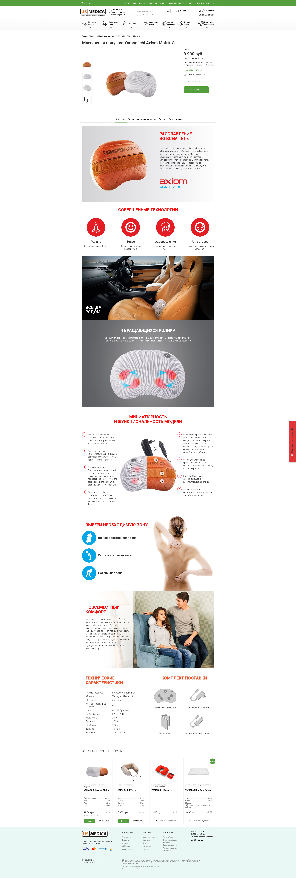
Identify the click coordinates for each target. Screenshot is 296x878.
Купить (89, 821)
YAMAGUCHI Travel (127, 790)
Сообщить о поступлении (166, 821)
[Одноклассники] (195, 841)
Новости (142, 3)
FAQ (144, 843)
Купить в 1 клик (195, 82)
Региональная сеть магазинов (170, 849)
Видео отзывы (176, 119)
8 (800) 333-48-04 (117, 12)
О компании (152, 3)
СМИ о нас (126, 846)
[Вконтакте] (192, 841)
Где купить (200, 3)
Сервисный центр (170, 845)
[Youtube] (199, 841)
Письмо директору (206, 14)
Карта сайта (127, 849)
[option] (87, 65)
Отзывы (162, 119)
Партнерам (190, 3)
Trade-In (146, 849)
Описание (121, 119)
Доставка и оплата (176, 3)
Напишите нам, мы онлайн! (292, 440)
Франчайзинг (168, 837)
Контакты (210, 3)
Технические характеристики (142, 119)
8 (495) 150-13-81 (198, 832)
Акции (134, 3)
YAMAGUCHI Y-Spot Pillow (198, 790)
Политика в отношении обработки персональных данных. (141, 866)
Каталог (127, 3)
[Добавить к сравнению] (106, 812)
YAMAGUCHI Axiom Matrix (96, 790)
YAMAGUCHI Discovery (162, 790)
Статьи (125, 843)
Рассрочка (163, 3)
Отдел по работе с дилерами (170, 841)
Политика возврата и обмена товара (134, 869)
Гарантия (146, 840)
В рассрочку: (91, 815)
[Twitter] (202, 841)
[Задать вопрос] (109, 812)
